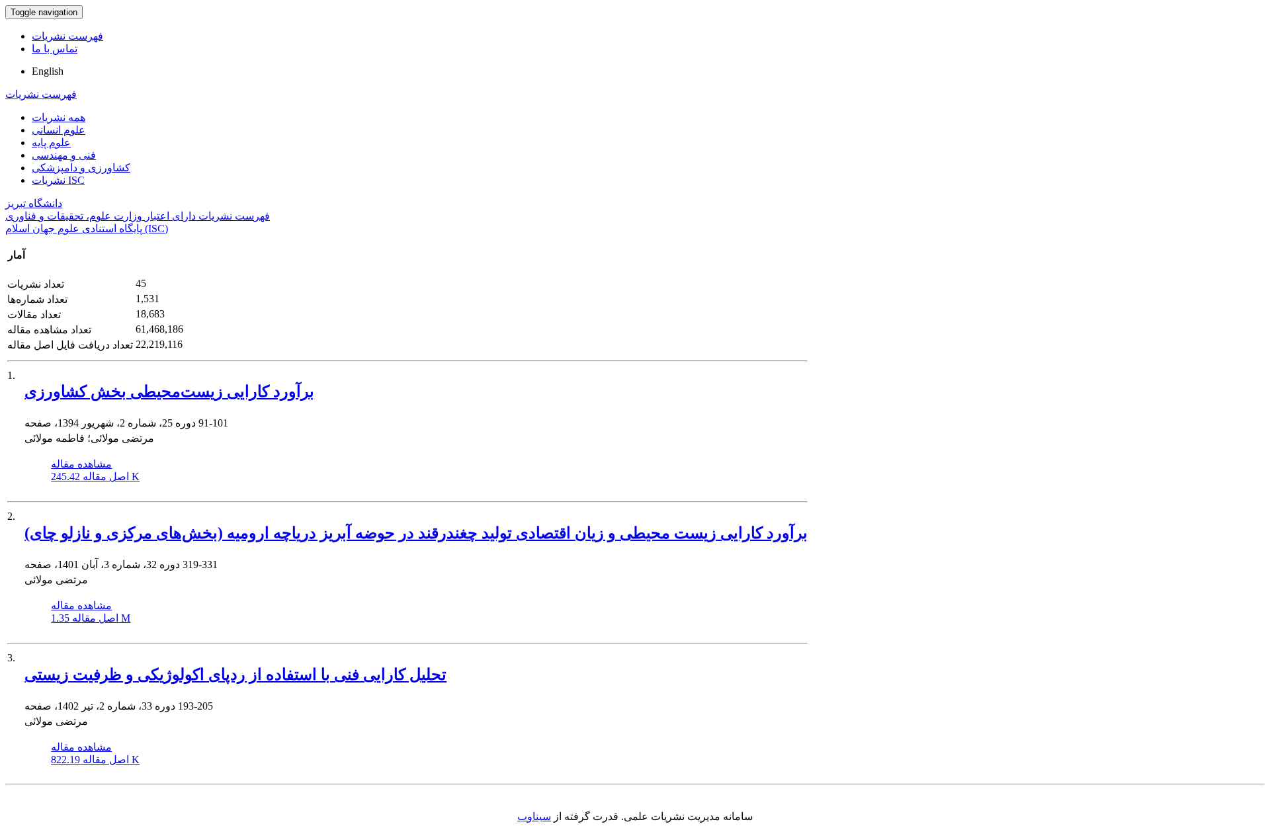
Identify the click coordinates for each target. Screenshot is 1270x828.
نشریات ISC (58, 180)
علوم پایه (51, 142)
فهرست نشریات (67, 36)
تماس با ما (54, 48)
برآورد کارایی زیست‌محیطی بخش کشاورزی (169, 391)
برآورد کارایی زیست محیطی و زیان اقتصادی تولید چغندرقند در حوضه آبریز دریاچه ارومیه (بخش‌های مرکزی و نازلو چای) (416, 533)
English (48, 71)
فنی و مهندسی (64, 155)
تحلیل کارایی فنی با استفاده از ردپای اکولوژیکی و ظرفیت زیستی (235, 674)
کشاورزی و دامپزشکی (81, 167)
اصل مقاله (95, 476)
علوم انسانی (58, 130)
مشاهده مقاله (81, 464)
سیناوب (534, 816)
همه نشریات (58, 117)
